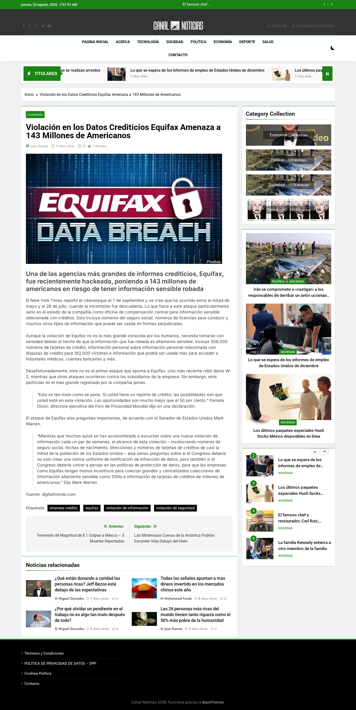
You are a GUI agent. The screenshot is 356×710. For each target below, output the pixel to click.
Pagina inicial (95, 42)
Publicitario (287, 556)
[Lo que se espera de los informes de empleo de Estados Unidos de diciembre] (71, 77)
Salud (268, 42)
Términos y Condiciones (44, 653)
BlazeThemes (213, 702)
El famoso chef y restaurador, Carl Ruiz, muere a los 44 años (298, 493)
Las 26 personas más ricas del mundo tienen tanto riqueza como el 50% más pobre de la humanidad (196, 614)
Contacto (178, 55)
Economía (223, 42)
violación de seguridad (175, 508)
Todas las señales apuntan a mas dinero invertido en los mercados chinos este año (193, 584)
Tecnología (148, 42)
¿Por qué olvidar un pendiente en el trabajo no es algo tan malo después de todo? (90, 614)
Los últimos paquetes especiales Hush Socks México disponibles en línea (251, 5)
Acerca (123, 42)
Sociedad (174, 42)
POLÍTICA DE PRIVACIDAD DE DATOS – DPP (60, 663)
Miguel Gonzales (71, 598)
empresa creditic (64, 508)
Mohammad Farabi (178, 598)
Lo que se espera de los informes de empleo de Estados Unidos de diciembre (152, 70)
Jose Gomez (39, 146)
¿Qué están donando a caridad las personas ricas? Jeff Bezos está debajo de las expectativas (87, 584)
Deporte (247, 42)
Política (198, 42)
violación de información (127, 508)
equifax (91, 508)
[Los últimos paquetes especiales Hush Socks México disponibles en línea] (235, 77)
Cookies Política (37, 673)
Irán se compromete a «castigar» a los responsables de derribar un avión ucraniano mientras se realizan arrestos (288, 295)
